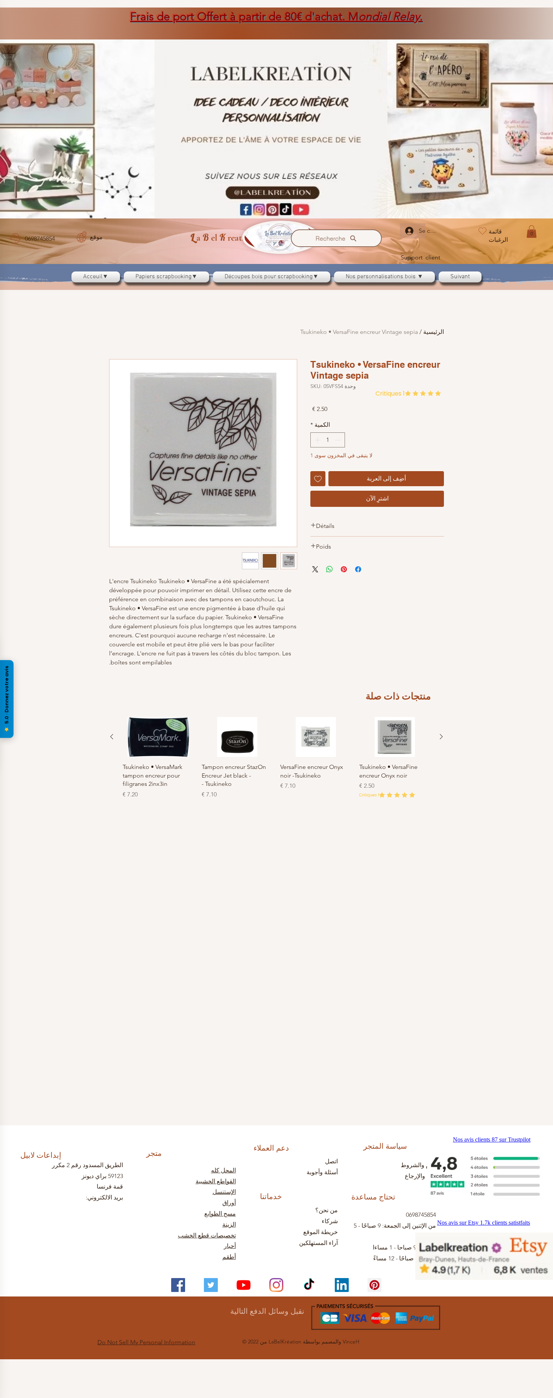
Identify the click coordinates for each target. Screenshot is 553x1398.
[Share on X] (315, 569)
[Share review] (122, 806)
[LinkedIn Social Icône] (342, 1285)
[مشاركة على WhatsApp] (329, 569)
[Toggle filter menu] (126, 781)
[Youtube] (244, 1285)
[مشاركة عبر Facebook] (358, 569)
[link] (531, 231)
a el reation (222, 237)
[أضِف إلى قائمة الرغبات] (317, 478)
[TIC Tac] (309, 1285)
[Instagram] (276, 1285)
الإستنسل (224, 1191)
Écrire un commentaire (161, 706)
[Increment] (316, 440)
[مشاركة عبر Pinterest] (343, 569)
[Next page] (258, 866)
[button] (133, 841)
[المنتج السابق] (441, 943)
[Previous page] (294, 866)
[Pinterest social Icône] (374, 1285)
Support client (420, 257)
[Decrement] (338, 440)
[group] (276, 965)
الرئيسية (433, 331)
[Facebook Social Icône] (178, 1285)
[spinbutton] (327, 440)
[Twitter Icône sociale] (211, 1285)
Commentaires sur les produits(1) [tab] (391, 759)
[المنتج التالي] (111, 943)
